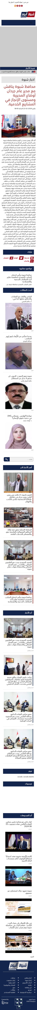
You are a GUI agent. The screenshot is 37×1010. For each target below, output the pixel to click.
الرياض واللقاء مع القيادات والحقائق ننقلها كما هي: (21, 297)
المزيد (32, 956)
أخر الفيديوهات (26, 815)
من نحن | (25, 2)
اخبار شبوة (28, 980)
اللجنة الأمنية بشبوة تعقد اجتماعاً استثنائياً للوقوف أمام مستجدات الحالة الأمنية (19, 858)
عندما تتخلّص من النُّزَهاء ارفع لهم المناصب (19, 337)
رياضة (30, 985)
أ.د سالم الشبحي (27, 301)
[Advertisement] (18, 47)
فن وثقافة (28, 987)
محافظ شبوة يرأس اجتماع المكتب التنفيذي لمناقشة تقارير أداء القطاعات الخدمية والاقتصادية (19, 278)
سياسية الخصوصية (26, 992)
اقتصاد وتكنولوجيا (9, 985)
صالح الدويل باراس (26, 380)
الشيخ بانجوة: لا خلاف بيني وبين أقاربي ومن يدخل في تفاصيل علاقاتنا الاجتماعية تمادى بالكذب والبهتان (19, 498)
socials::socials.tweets (25, 776)
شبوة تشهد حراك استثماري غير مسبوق (20, 892)
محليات (13, 978)
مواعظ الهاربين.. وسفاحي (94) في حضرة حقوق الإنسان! (20, 417)
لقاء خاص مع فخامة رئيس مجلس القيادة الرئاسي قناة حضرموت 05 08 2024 (19, 824)
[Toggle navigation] (31, 23)
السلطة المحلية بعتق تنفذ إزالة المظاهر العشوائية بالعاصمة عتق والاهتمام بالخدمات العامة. (19, 532)
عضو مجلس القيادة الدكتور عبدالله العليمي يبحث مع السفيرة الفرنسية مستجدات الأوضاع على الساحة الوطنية (19, 717)
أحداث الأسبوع (27, 982)
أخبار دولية (12, 982)
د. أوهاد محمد (27, 420)
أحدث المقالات (26, 290)
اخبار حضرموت (10, 980)
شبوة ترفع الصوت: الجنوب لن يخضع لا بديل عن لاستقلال (20, 377)
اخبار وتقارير (28, 978)
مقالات (13, 990)
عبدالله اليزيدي (27, 341)
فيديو (30, 990)
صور (14, 987)
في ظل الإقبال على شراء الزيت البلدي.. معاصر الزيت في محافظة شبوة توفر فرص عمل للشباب (19, 925)
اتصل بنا (11, 2)
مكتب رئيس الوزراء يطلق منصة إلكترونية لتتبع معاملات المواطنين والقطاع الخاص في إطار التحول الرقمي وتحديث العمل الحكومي (18, 680)
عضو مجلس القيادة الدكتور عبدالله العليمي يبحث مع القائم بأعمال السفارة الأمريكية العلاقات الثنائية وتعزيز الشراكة (18, 754)
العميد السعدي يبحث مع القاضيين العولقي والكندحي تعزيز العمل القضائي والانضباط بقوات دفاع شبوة (18, 565)
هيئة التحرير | (18, 2)
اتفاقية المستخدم (9, 992)
